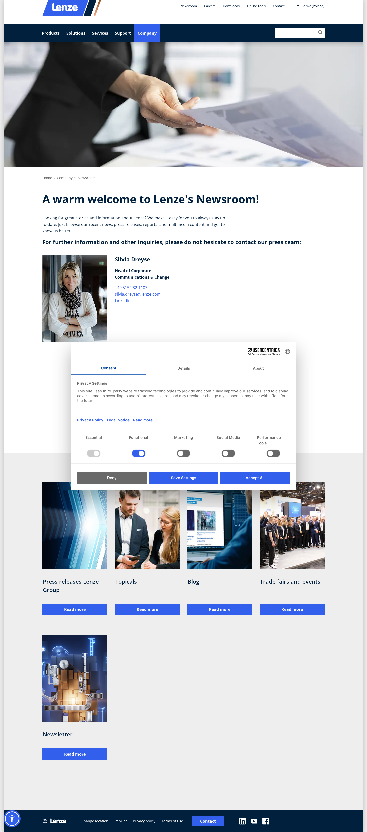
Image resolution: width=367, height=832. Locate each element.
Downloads (231, 6)
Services (100, 33)
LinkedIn (123, 300)
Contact (279, 6)
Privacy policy (144, 821)
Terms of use (172, 821)
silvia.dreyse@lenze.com (138, 294)
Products (51, 33)
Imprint (120, 821)
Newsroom (189, 6)
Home (47, 177)
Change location (94, 821)
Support (123, 33)
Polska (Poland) (312, 6)
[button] (12, 818)
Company (147, 33)
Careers (209, 6)
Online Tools (256, 6)
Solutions (75, 33)
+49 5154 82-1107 (131, 287)
